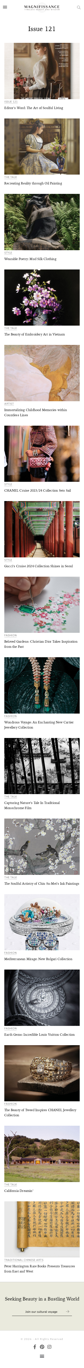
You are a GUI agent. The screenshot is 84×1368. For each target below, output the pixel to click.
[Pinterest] (42, 1347)
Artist (9, 404)
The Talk (10, 177)
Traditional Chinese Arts (23, 1260)
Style (8, 252)
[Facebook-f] (35, 1347)
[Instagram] (49, 1347)
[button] (42, 1355)
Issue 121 (11, 101)
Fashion (10, 635)
